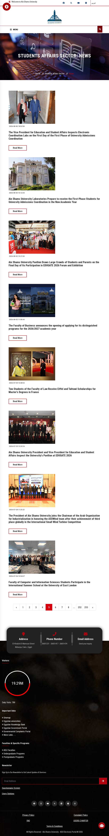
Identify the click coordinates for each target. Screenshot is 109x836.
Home (37, 73)
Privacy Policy (28, 815)
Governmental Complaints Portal (16, 731)
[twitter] (54, 803)
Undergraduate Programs (14, 753)
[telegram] (68, 803)
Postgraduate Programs (13, 757)
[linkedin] (61, 803)
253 (86, 607)
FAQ (28, 820)
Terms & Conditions (54, 826)
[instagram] (41, 803)
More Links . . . (9, 735)
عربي (93, 3)
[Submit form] (103, 781)
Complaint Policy (81, 815)
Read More (17, 148)
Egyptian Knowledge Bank (14, 724)
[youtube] (48, 803)
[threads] (75, 803)
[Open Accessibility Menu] (7, 7)
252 (79, 607)
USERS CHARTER (81, 820)
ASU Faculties (9, 750)
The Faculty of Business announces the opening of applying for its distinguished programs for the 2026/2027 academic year (53, 327)
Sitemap (7, 717)
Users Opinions (8, 793)
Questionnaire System (11, 788)
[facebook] (34, 803)
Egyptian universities (11, 721)
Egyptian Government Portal (15, 728)
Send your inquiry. (85, 643)
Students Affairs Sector (54, 73)
